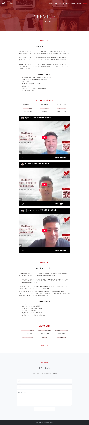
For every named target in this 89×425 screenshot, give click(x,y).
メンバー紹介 (66, 3)
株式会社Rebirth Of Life (47, 422)
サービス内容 (58, 3)
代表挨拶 (73, 3)
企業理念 (51, 3)
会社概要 (79, 3)
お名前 (19, 381)
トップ (45, 3)
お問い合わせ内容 (22, 392)
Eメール (20, 386)
